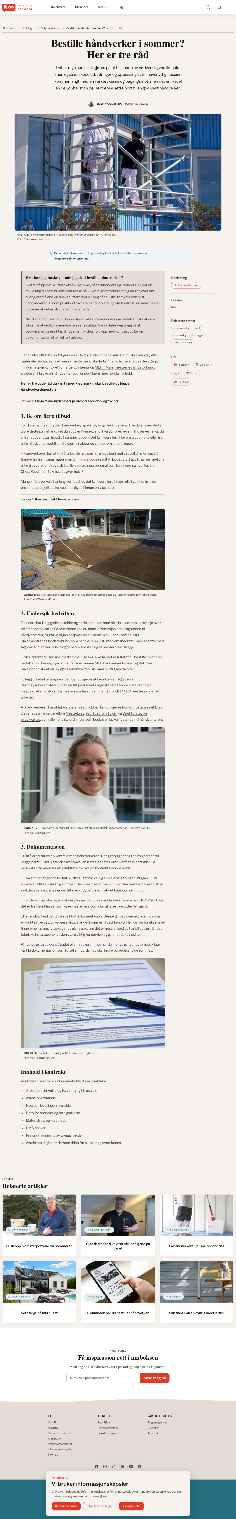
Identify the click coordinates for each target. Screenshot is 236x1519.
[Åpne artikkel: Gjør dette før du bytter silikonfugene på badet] (118, 1215)
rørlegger (199, 335)
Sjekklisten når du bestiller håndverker (118, 1313)
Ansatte (53, 1427)
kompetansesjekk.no (145, 707)
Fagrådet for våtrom (101, 713)
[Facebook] (96, 1466)
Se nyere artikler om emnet (72, 258)
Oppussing (180, 335)
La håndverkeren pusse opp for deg (197, 1246)
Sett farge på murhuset (39, 1313)
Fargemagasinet (157, 1422)
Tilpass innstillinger (100, 1506)
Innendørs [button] (58, 7)
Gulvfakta (153, 1427)
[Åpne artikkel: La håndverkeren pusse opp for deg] (196, 1215)
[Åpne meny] (229, 7)
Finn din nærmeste (109, 1433)
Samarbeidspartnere (60, 1433)
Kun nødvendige (66, 1506)
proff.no (50, 691)
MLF (174, 306)
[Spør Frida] (121, 7)
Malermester (182, 327)
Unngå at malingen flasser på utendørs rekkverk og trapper (76, 401)
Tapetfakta (154, 1433)
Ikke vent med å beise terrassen (57, 499)
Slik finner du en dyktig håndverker (196, 1313)
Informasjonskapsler (60, 1449)
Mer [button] (101, 7)
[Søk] (207, 7)
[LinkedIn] (130, 1466)
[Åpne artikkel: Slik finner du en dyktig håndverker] (196, 1282)
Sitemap (53, 1454)
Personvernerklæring (60, 1443)
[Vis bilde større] (118, 172)
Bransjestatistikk (108, 1427)
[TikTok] (113, 1466)
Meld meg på (155, 1378)
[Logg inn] (218, 7)
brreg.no (27, 691)
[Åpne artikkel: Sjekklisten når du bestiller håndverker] (118, 1282)
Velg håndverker (51, 28)
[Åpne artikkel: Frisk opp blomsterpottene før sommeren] (39, 1215)
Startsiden (9, 28)
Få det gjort (29, 28)
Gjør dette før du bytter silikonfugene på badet (118, 1246)
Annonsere (54, 1438)
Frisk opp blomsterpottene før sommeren (39, 1246)
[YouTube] (139, 1466)
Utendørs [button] (81, 7)
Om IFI (52, 1422)
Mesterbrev (75, 713)
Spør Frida (104, 1422)
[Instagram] (105, 1466)
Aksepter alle (131, 1506)
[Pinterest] (122, 1466)
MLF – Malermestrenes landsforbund (124, 367)
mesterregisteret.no (79, 691)
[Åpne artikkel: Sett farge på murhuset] (39, 1282)
